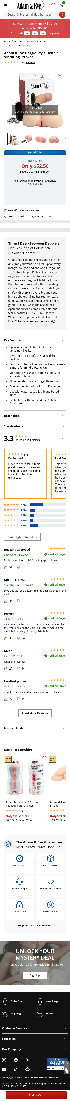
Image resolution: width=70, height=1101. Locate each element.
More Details (35, 183)
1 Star (24, 525)
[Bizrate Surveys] (63, 1068)
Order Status (17, 1001)
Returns (50, 1013)
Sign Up (35, 975)
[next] (64, 139)
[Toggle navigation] (5, 5)
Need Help (51, 1001)
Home (7, 41)
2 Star (24, 520)
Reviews (30, 62)
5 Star (24, 505)
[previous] (5, 139)
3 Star (24, 515)
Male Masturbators (36, 41)
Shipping (15, 1013)
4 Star (24, 510)
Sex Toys (18, 41)
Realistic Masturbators (19, 45)
